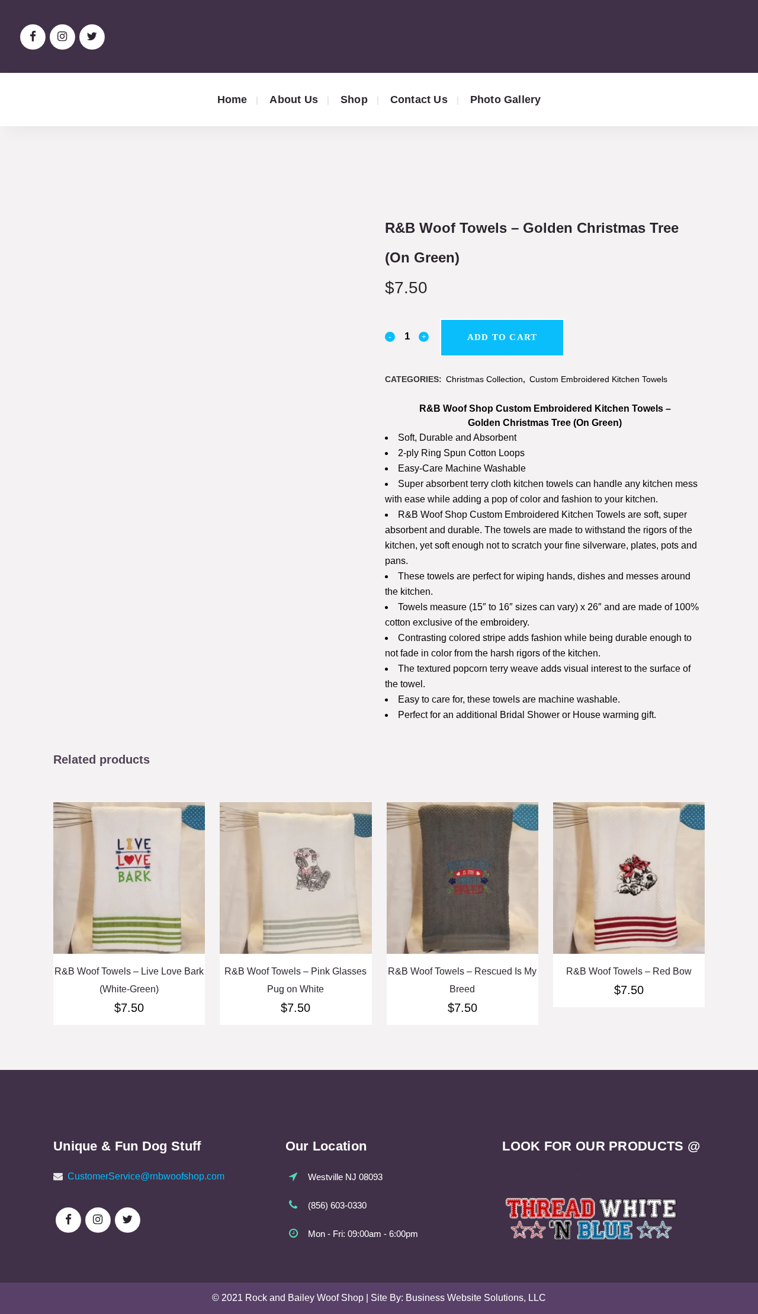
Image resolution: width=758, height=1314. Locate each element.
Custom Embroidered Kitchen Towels (598, 379)
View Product (129, 895)
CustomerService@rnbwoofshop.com (146, 1176)
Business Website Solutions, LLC (476, 1298)
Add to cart (502, 337)
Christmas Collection (484, 379)
